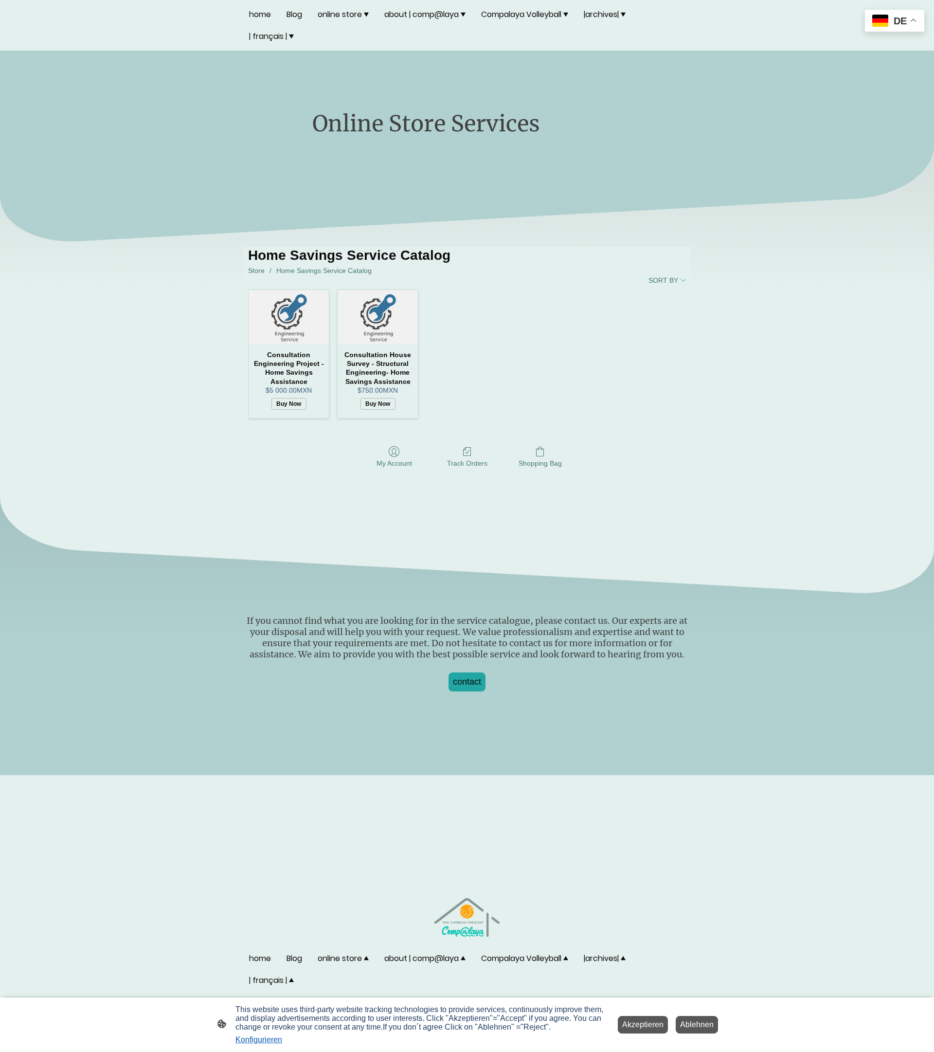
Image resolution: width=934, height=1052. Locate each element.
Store (256, 270)
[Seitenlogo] (467, 918)
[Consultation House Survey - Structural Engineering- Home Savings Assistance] (378, 317)
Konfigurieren (258, 1039)
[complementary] (894, 22)
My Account (394, 463)
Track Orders (467, 463)
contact (467, 682)
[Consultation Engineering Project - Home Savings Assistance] (289, 317)
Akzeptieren (643, 1024)
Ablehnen (697, 1024)
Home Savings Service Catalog (324, 270)
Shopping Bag (540, 463)
